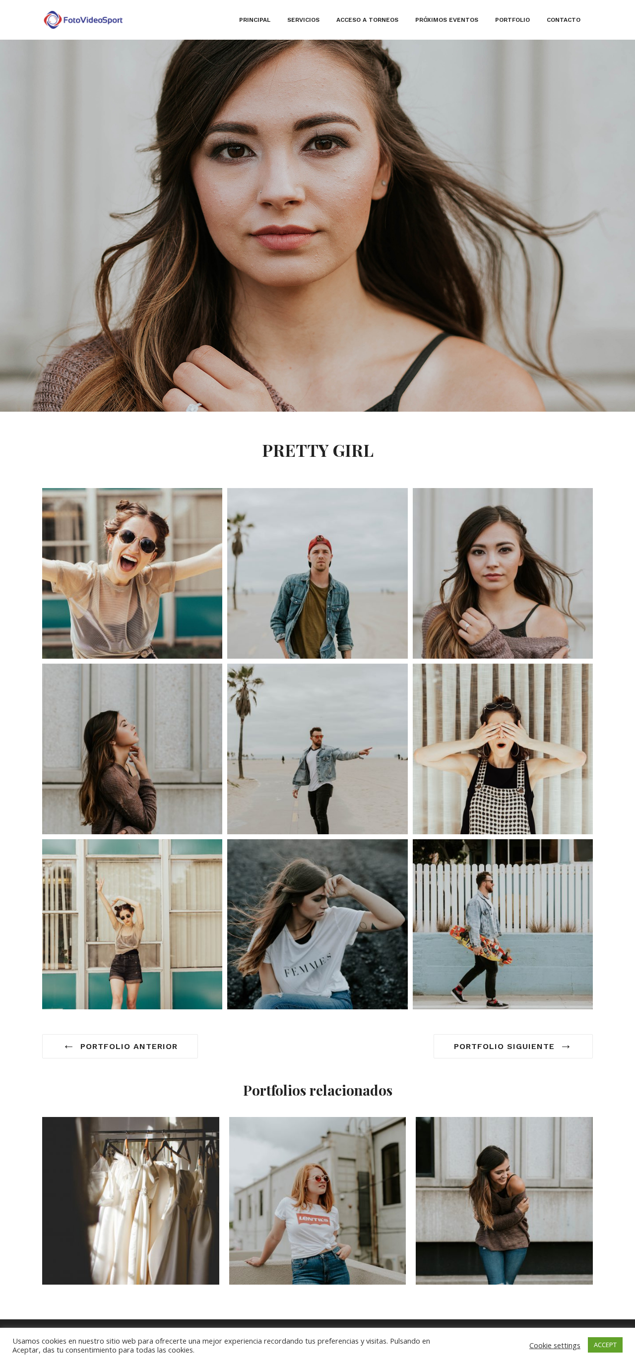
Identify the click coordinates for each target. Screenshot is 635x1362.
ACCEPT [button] (605, 1344)
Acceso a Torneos (367, 19)
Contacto (563, 19)
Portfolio (512, 19)
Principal (254, 19)
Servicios (303, 19)
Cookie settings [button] (554, 1345)
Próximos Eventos (446, 19)
